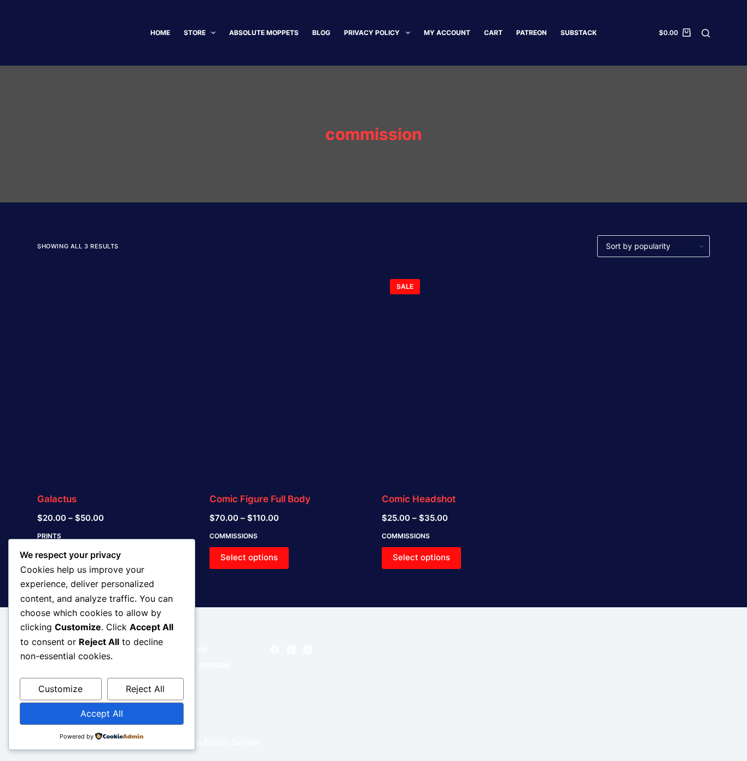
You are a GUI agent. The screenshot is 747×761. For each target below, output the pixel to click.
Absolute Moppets (264, 32)
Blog (321, 32)
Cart (493, 32)
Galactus (57, 498)
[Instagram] (308, 650)
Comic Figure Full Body (260, 498)
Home (160, 32)
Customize (60, 688)
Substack (579, 32)
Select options (249, 557)
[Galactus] (115, 375)
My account (447, 32)
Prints (49, 536)
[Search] (706, 33)
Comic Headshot (419, 498)
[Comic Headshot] (460, 375)
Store (195, 32)
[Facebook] (275, 650)
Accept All (101, 713)
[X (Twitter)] (291, 650)
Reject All (145, 688)
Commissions (233, 536)
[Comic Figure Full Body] (287, 375)
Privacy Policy (372, 32)
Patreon (531, 32)
